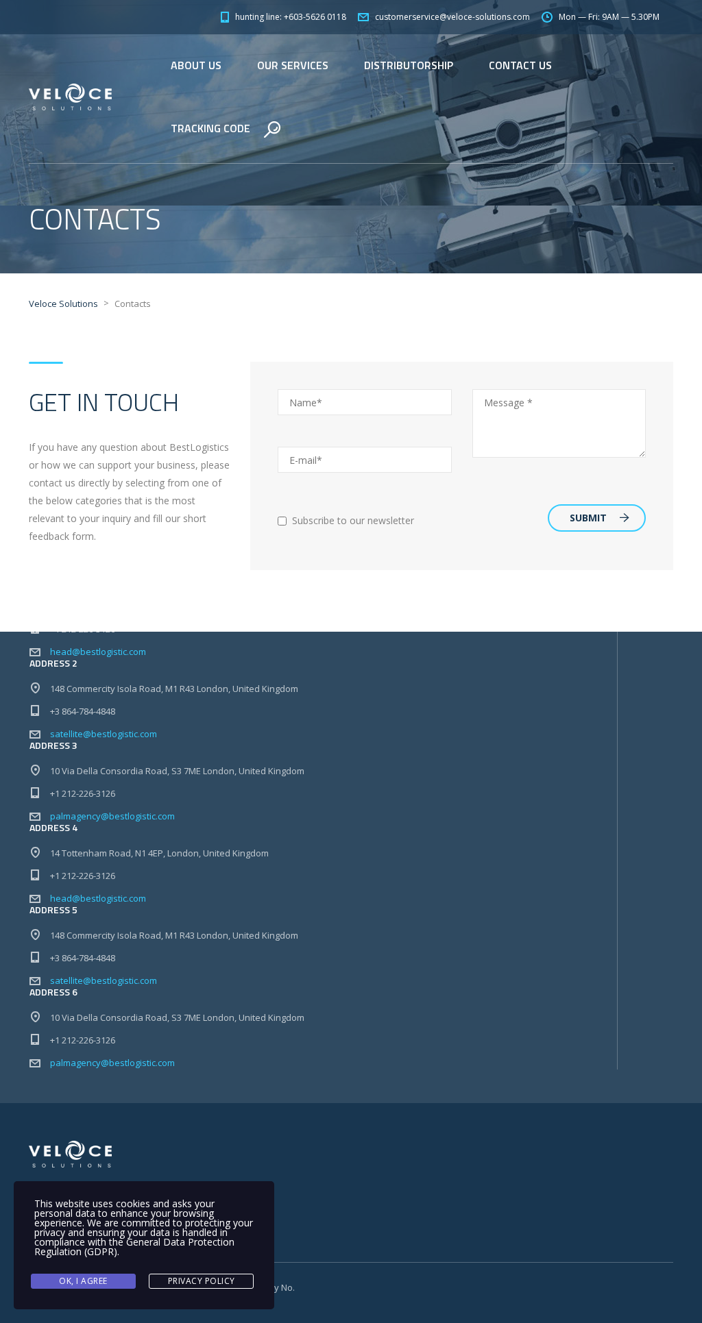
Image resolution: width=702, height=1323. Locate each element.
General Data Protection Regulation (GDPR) (134, 1246)
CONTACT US (520, 65)
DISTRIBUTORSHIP (408, 65)
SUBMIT (588, 517)
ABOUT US (196, 65)
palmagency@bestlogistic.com (112, 816)
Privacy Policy (201, 1281)
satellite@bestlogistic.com (103, 734)
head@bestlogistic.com (98, 651)
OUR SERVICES (292, 65)
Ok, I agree (83, 1281)
